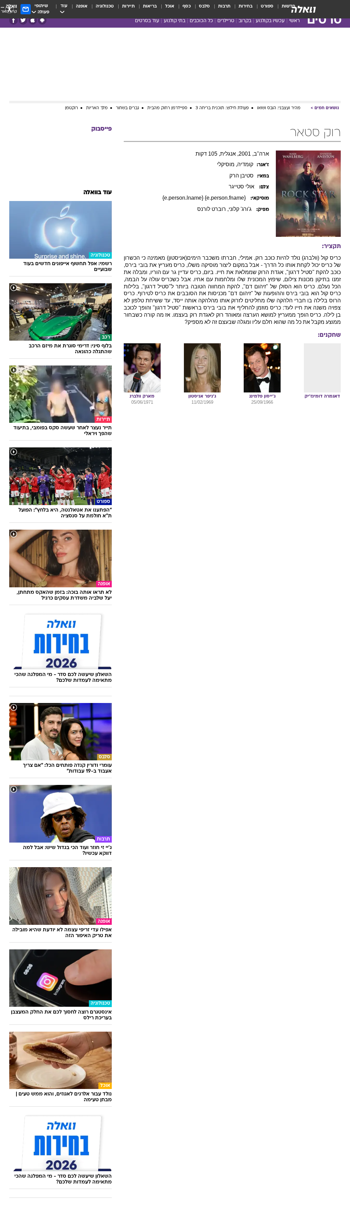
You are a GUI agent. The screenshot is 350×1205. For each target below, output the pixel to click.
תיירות (128, 6)
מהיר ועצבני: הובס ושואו (278, 108)
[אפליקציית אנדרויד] (42, 20)
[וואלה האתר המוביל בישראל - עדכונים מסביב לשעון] (303, 9)
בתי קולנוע (174, 21)
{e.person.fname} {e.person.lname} (204, 198)
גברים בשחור (127, 108)
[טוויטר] (23, 20)
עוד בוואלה (97, 193)
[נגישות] (9, 9)
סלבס (204, 6)
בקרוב (245, 21)
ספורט (267, 6)
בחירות (246, 6)
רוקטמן (71, 108)
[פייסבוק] (13, 20)
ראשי (294, 21)
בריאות (150, 6)
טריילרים (225, 21)
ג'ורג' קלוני (241, 209)
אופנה (82, 6)
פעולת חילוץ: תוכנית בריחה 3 (222, 108)
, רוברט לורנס (213, 209)
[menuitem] (263, 9)
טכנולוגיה (105, 6)
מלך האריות (97, 108)
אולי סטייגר (242, 186)
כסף (187, 6)
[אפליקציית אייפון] (32, 20)
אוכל (169, 6)
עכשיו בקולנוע (270, 21)
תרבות (224, 6)
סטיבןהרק (241, 175)
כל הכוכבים (201, 21)
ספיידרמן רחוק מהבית (167, 108)
